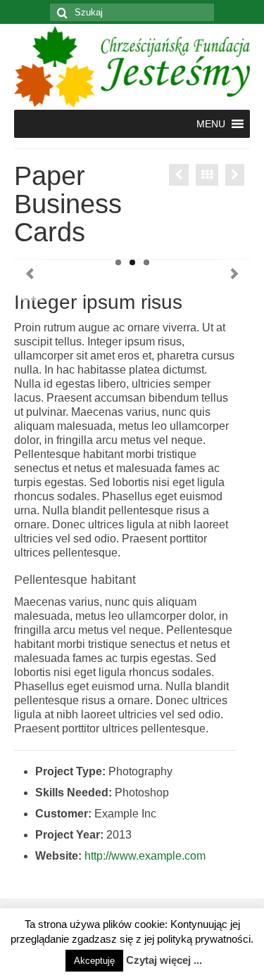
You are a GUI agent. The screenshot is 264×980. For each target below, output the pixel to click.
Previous (30, 274)
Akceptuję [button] (94, 960)
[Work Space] (234, 175)
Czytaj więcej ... (164, 960)
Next (234, 274)
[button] (210, 124)
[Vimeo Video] (179, 175)
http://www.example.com (145, 856)
